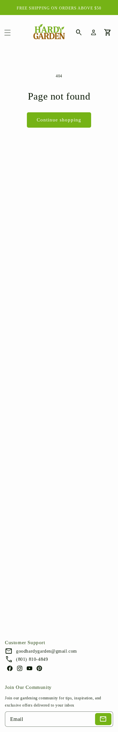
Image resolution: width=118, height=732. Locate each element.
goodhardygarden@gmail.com (46, 651)
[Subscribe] (103, 719)
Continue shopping (59, 119)
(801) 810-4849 (32, 659)
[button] (7, 32)
